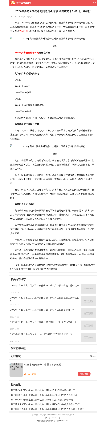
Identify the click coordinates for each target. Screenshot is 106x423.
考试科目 (23, 31)
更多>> (93, 356)
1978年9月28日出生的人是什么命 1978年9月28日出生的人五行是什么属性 (47, 409)
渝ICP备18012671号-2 (53, 418)
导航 (94, 2)
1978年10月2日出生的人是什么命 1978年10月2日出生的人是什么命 (44, 395)
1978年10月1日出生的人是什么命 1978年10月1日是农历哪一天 (42, 400)
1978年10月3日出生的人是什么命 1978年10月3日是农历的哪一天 (43, 390)
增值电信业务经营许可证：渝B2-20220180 (53, 421)
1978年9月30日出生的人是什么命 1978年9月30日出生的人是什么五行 (45, 404)
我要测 (84, 374)
